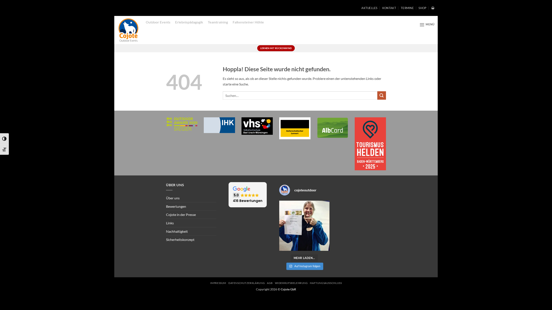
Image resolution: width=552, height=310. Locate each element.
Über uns (173, 198)
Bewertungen (176, 206)
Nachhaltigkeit (177, 231)
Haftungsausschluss (326, 283)
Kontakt (389, 8)
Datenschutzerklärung (246, 283)
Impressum (218, 283)
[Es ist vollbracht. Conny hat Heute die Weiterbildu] (304, 226)
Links (170, 223)
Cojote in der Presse (181, 214)
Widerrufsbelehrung (291, 283)
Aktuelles (369, 8)
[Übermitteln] (381, 95)
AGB (270, 283)
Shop (422, 8)
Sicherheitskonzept (180, 239)
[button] (432, 8)
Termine (407, 8)
